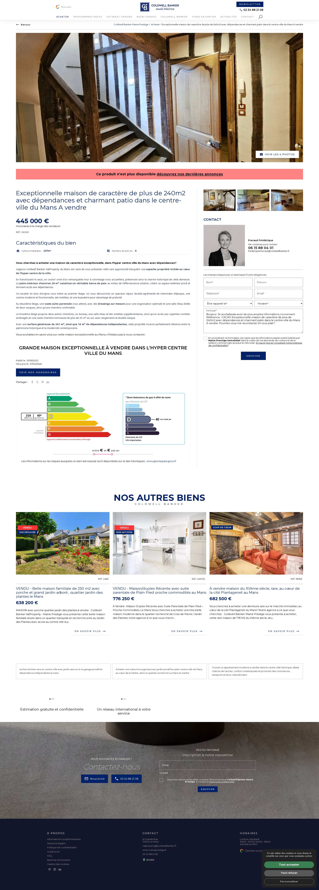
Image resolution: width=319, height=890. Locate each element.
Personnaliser (289, 881)
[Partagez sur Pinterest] (42, 382)
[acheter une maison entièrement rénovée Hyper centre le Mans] (220, 200)
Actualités (228, 16)
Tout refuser (289, 872)
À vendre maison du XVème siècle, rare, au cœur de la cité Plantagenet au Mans (255, 590)
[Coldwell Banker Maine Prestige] (159, 7)
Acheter (62, 16)
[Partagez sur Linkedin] (47, 382)
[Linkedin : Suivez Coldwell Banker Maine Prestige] (59, 869)
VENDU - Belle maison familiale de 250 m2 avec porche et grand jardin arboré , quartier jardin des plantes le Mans (59, 592)
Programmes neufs (87, 16)
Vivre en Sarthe (204, 16)
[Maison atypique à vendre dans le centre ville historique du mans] (253, 200)
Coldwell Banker (174, 16)
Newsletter (250, 4)
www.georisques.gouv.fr (161, 461)
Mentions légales (56, 843)
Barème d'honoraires (58, 860)
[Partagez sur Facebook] (32, 382)
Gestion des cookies (58, 864)
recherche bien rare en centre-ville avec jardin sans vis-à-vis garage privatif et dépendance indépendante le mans (60, 671)
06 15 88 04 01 (260, 248)
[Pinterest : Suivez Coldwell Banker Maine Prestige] (49, 869)
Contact (247, 16)
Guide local (53, 851)
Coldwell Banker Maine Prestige (131, 24)
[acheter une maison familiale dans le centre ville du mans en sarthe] (287, 200)
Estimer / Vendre (119, 16)
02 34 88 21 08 (253, 9)
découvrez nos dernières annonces (190, 174)
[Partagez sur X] (37, 382)
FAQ (49, 855)
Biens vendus (146, 16)
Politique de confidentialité (221, 781)
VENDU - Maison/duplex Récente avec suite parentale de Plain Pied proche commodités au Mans (159, 590)
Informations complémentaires (64, 839)
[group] (62, 543)
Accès (150, 859)
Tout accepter (289, 864)
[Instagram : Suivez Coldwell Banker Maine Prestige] (54, 869)
